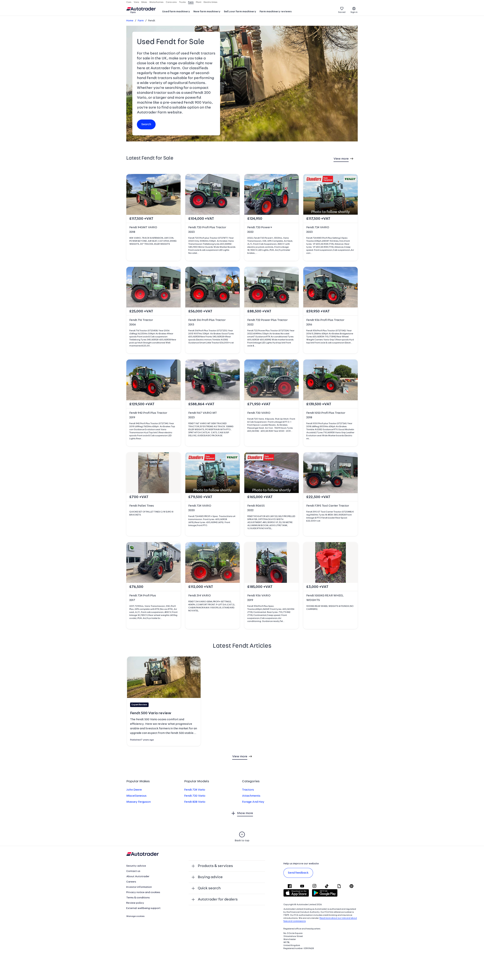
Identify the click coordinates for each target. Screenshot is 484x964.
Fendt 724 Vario (194, 789)
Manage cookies (135, 916)
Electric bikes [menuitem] (210, 2)
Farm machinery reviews (276, 11)
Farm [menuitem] (191, 2)
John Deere (134, 789)
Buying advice (210, 877)
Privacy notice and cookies (143, 892)
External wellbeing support (143, 908)
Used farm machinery (176, 11)
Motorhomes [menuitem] (156, 2)
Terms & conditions (138, 897)
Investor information (139, 887)
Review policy (135, 903)
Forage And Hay (253, 801)
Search (146, 124)
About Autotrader (137, 876)
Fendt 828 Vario (194, 801)
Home (129, 20)
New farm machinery (206, 11)
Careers (131, 881)
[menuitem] (176, 12)
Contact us (133, 871)
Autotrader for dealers (218, 899)
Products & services (215, 866)
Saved (341, 12)
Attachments (251, 795)
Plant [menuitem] (198, 2)
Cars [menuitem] (128, 2)
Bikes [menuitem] (144, 2)
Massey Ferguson (138, 801)
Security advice (136, 866)
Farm (141, 20)
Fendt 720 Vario (194, 795)
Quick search (209, 888)
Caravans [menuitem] (171, 2)
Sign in (354, 12)
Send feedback (298, 872)
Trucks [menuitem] (182, 2)
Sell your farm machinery (240, 11)
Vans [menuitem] (136, 2)
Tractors (248, 789)
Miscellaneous (136, 795)
